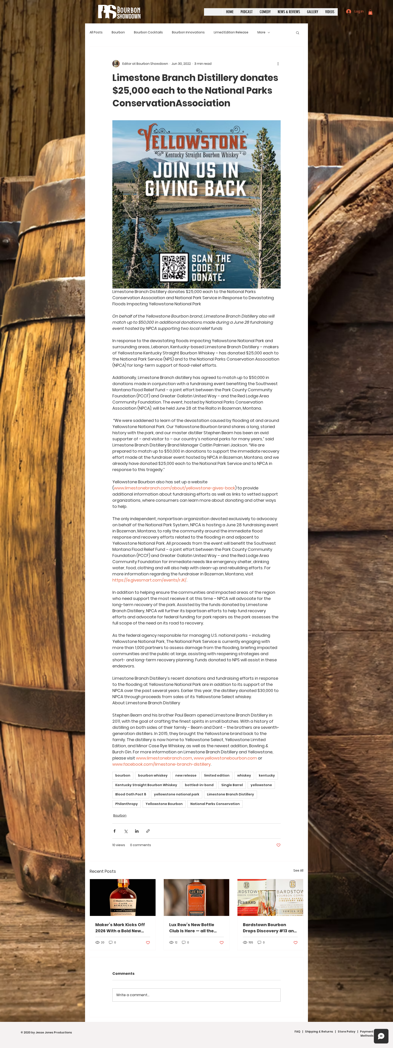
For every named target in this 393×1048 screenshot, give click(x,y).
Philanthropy (126, 804)
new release (185, 775)
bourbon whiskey (153, 775)
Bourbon (118, 32)
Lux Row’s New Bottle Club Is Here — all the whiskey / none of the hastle (192, 928)
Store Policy (346, 1031)
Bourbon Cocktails (148, 32)
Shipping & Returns (319, 1031)
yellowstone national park (176, 794)
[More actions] (278, 63)
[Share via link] (148, 831)
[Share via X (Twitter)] (125, 831)
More (261, 32)
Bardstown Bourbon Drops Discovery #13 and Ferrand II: (270, 928)
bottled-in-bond (199, 785)
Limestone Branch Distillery (230, 794)
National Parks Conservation (215, 804)
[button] (370, 12)
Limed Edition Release (231, 32)
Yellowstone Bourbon (164, 804)
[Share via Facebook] (114, 831)
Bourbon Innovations (188, 32)
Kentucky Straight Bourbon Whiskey (146, 785)
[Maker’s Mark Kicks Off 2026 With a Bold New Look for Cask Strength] (123, 897)
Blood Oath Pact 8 (130, 794)
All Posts (96, 32)
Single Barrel (232, 785)
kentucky (267, 775)
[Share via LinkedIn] (137, 831)
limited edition (216, 775)
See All (298, 870)
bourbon (122, 775)
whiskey (244, 775)
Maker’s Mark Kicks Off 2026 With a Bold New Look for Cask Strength (120, 928)
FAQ (297, 1031)
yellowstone (261, 785)
